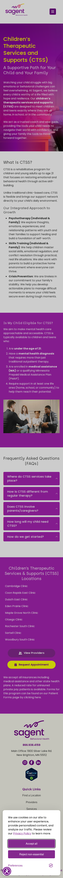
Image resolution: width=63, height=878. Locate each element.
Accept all (31, 843)
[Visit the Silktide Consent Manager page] (51, 865)
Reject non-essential (31, 854)
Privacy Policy (22, 833)
